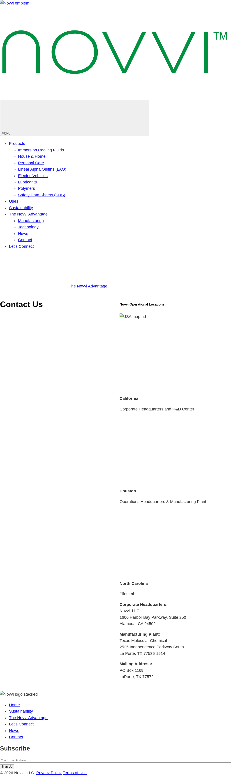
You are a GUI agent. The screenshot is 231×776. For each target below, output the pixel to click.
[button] (175, 341)
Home (14, 705)
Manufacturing (31, 220)
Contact (25, 240)
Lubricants (27, 182)
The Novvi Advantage (28, 214)
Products (17, 143)
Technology (28, 227)
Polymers (26, 188)
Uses (13, 201)
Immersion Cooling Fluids (41, 150)
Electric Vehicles (33, 176)
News (23, 233)
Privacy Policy (49, 773)
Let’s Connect (21, 246)
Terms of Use (75, 773)
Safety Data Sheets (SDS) (41, 195)
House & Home (32, 156)
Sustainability (21, 208)
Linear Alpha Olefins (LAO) (42, 169)
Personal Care (31, 163)
